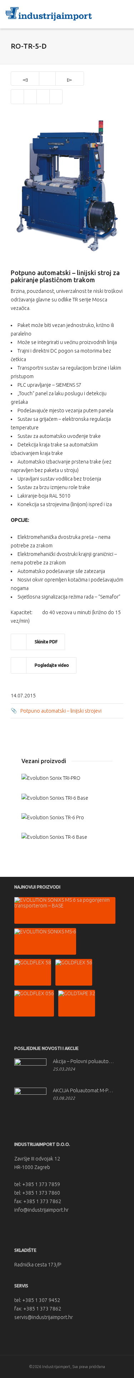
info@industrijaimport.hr (41, 1210)
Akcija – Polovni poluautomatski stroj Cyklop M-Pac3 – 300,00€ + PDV (84, 1061)
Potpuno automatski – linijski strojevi (60, 711)
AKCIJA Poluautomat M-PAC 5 (84, 1090)
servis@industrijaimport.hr (43, 1317)
